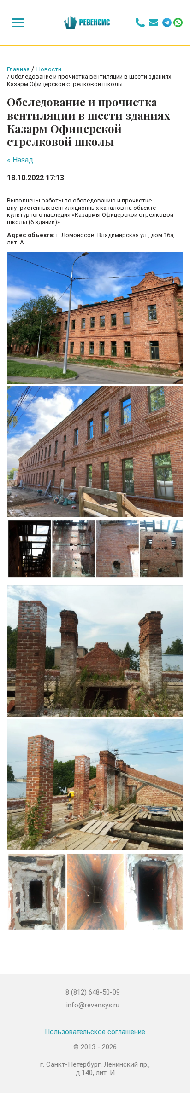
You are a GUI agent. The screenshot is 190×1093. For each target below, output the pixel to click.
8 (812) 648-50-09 (92, 992)
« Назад (20, 160)
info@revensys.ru (92, 1005)
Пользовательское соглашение (95, 1032)
